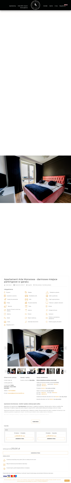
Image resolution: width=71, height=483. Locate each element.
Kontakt (45, 6)
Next (65, 348)
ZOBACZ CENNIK (6, 456)
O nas (56, 6)
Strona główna (24, 7)
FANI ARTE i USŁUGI (23, 6)
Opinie (51, 6)
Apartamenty (12, 6)
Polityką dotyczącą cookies (42, 479)
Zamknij (67, 480)
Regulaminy (62, 6)
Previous (5, 348)
